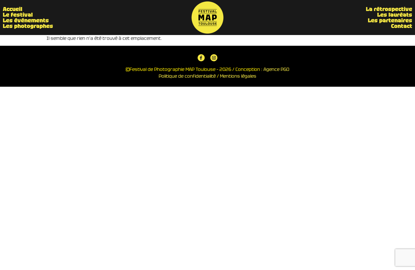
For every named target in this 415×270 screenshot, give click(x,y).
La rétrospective (389, 9)
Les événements (26, 20)
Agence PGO (276, 69)
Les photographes (28, 26)
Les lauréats (394, 14)
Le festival (18, 14)
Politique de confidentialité (187, 76)
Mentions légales (238, 76)
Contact (401, 26)
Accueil (12, 9)
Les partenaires (390, 20)
